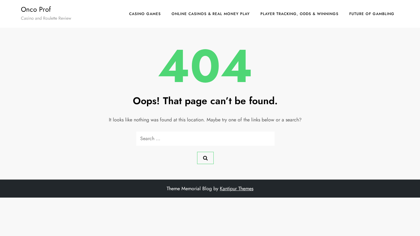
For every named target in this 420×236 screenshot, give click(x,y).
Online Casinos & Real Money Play (211, 14)
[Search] (205, 158)
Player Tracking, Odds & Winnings (299, 14)
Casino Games (145, 14)
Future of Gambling (371, 14)
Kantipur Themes (236, 188)
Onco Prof (36, 9)
